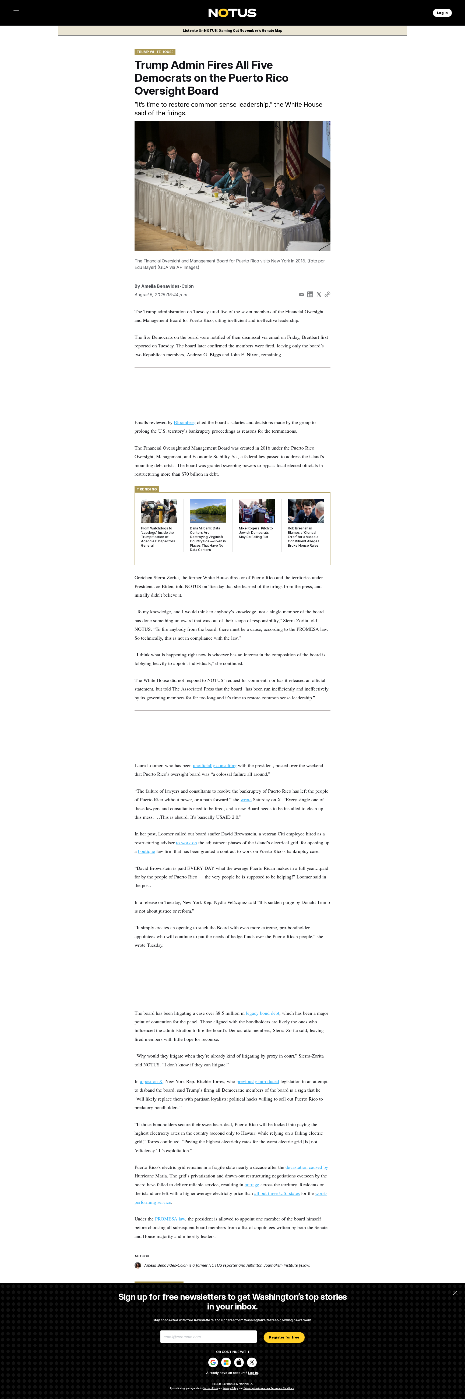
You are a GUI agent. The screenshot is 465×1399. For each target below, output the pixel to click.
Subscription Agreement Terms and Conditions (269, 1388)
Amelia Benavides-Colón (167, 286)
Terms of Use (210, 1388)
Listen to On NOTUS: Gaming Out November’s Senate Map (233, 31)
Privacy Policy (230, 1388)
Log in (253, 1373)
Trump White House (155, 52)
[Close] (455, 1293)
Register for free (284, 1337)
